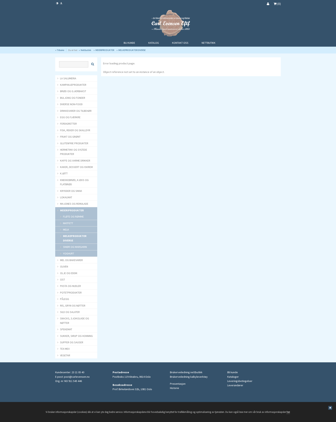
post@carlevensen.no (77, 376)
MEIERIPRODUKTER (104, 50)
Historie (174, 388)
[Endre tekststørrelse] (61, 3)
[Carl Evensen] (168, 24)
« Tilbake (59, 50)
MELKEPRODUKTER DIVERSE (132, 50)
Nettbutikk (86, 50)
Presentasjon (178, 383)
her (288, 412)
